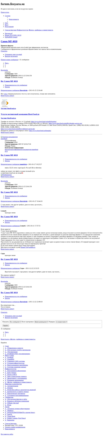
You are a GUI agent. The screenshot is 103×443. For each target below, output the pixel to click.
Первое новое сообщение (9, 60)
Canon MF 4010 (9, 41)
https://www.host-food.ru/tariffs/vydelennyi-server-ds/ (18, 129)
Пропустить (5, 12)
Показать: (5, 322)
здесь (5, 94)
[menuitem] (14, 19)
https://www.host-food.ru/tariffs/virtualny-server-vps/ (65, 123)
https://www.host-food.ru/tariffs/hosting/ (43, 121)
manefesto (4, 139)
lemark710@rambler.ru (28, 247)
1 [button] (5, 65)
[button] (7, 63)
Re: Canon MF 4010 (9, 81)
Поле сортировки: (28, 322)
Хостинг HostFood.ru (8, 108)
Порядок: (52, 322)
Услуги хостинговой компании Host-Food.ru (20, 114)
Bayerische (4, 70)
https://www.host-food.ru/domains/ (40, 130)
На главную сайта (7, 434)
